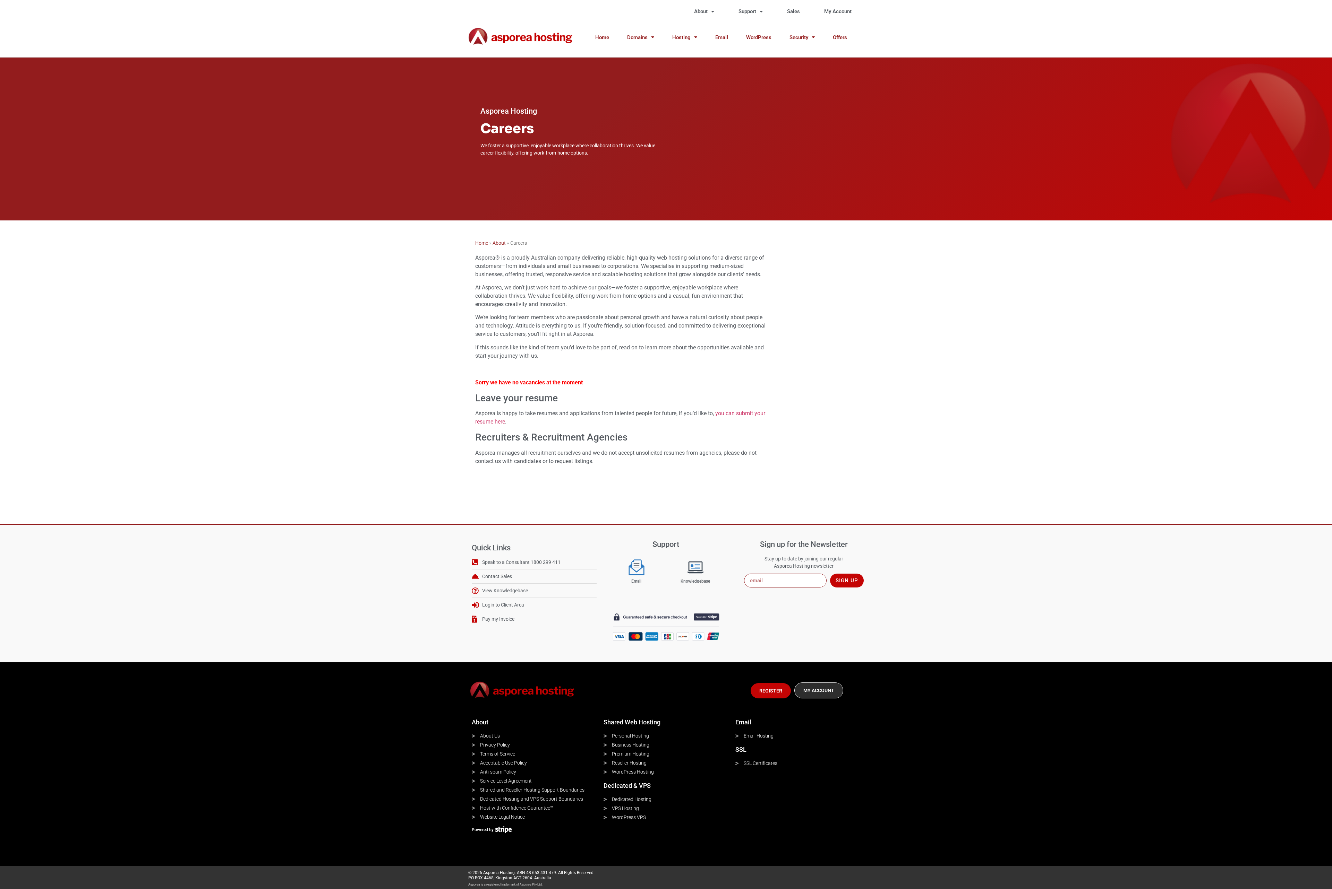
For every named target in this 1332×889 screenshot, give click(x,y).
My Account (838, 11)
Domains (637, 37)
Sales (793, 11)
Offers (840, 37)
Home (602, 37)
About (701, 11)
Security (798, 37)
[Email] (636, 567)
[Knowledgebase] (695, 567)
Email (721, 37)
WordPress (758, 37)
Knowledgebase (695, 581)
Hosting (681, 37)
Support (747, 11)
